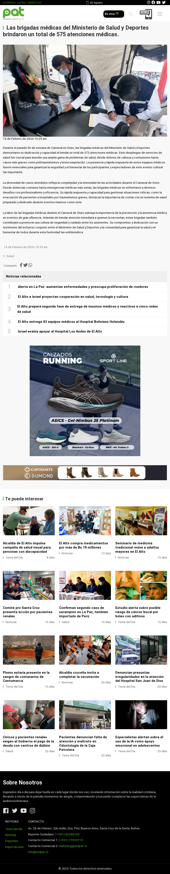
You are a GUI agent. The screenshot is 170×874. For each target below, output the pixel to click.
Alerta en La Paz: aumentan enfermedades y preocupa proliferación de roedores (83, 287)
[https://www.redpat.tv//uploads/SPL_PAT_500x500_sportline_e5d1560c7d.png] (85, 401)
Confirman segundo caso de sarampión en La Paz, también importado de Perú (83, 612)
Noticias (67, 553)
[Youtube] (158, 2)
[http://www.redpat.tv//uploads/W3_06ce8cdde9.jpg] (29, 649)
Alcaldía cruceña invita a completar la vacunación (79, 675)
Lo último (8, 2)
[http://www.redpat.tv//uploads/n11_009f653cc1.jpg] (29, 520)
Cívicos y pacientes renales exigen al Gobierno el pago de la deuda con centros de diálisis (28, 741)
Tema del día (13, 829)
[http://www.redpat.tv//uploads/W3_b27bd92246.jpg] (85, 714)
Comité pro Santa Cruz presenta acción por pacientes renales (27, 612)
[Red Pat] (13, 13)
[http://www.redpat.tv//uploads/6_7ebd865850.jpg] (85, 649)
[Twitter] (164, 2)
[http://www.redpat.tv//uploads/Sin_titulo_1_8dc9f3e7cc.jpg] (85, 585)
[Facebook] (153, 2)
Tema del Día (14, 557)
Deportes (11, 841)
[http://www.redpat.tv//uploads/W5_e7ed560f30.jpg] (141, 585)
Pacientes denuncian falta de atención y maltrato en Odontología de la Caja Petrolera (83, 743)
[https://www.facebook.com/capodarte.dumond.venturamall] (85, 472)
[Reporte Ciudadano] (146, 14)
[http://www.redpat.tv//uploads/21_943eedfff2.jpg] (141, 520)
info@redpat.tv (38, 852)
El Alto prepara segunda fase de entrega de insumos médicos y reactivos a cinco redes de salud (87, 309)
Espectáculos (14, 847)
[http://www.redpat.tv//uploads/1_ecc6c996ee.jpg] (85, 520)
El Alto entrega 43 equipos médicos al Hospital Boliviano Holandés (71, 322)
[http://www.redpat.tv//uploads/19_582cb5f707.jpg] (29, 585)
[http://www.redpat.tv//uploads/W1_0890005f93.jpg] (141, 649)
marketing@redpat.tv (73, 846)
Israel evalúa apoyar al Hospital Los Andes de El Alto (60, 331)
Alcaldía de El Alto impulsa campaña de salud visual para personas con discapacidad (27, 547)
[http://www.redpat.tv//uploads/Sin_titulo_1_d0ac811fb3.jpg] (29, 714)
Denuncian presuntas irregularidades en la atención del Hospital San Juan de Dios (139, 677)
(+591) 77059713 (71, 840)
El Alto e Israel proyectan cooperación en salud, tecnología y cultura (73, 297)
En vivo (110, 13)
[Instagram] (148, 2)
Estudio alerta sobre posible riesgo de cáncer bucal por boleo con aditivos (137, 612)
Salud (10, 256)
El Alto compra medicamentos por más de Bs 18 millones (83, 545)
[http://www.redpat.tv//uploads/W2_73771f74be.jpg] (141, 714)
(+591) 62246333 (67, 834)
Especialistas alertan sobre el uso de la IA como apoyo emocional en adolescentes (139, 741)
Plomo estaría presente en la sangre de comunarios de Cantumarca (26, 677)
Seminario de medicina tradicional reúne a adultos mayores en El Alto (137, 547)
